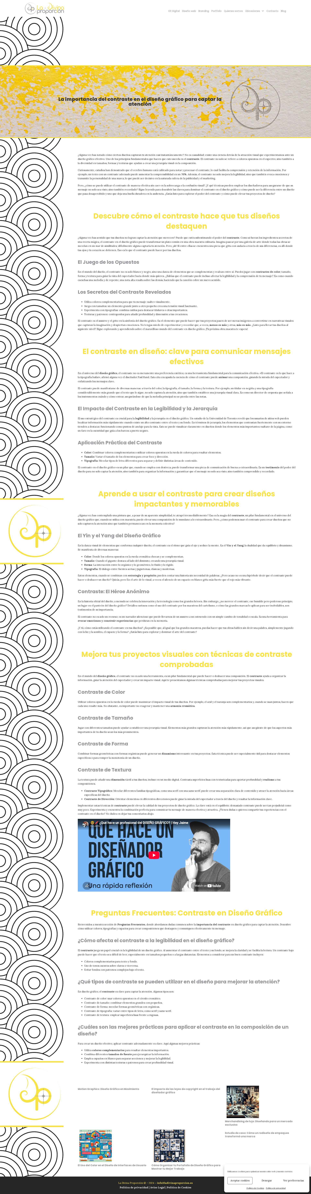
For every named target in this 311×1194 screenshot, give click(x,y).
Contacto (272, 11)
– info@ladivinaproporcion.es (174, 1182)
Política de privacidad (276, 1188)
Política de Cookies (255, 1188)
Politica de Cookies (179, 1187)
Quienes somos (233, 11)
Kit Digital (174, 11)
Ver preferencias (293, 1180)
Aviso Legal (157, 1187)
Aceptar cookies (240, 1180)
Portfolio (216, 11)
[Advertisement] (155, 41)
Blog (283, 11)
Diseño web (189, 11)
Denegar (267, 1180)
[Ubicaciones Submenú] (263, 11)
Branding (203, 11)
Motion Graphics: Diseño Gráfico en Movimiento (108, 1089)
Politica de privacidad (134, 1187)
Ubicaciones (252, 11)
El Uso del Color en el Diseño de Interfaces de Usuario (112, 1165)
